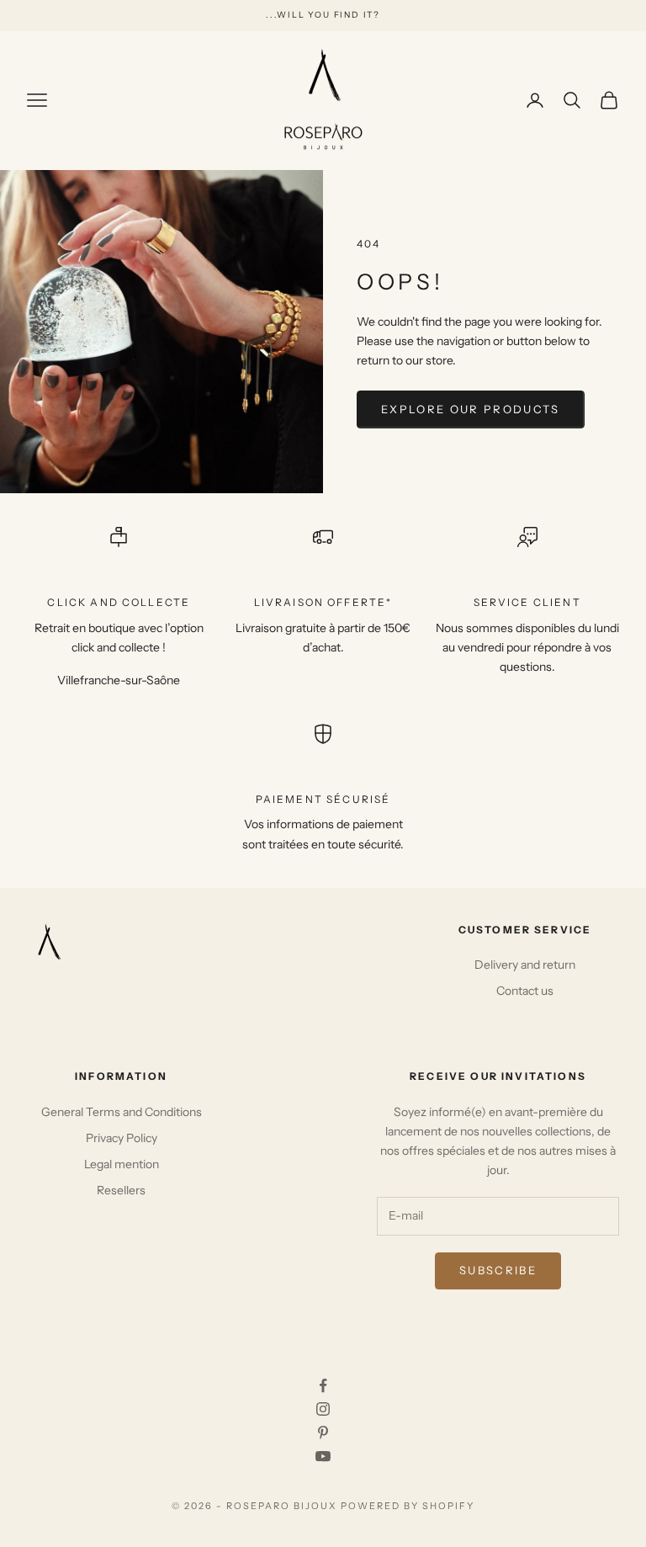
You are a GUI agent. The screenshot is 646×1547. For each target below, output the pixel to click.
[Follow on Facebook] (323, 1385)
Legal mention (121, 1164)
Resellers (121, 1190)
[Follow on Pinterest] (323, 1432)
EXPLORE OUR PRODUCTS (470, 409)
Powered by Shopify (407, 1506)
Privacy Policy (121, 1138)
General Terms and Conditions (121, 1111)
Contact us (524, 990)
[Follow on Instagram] (323, 1409)
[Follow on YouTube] (323, 1456)
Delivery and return (524, 964)
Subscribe (498, 1270)
